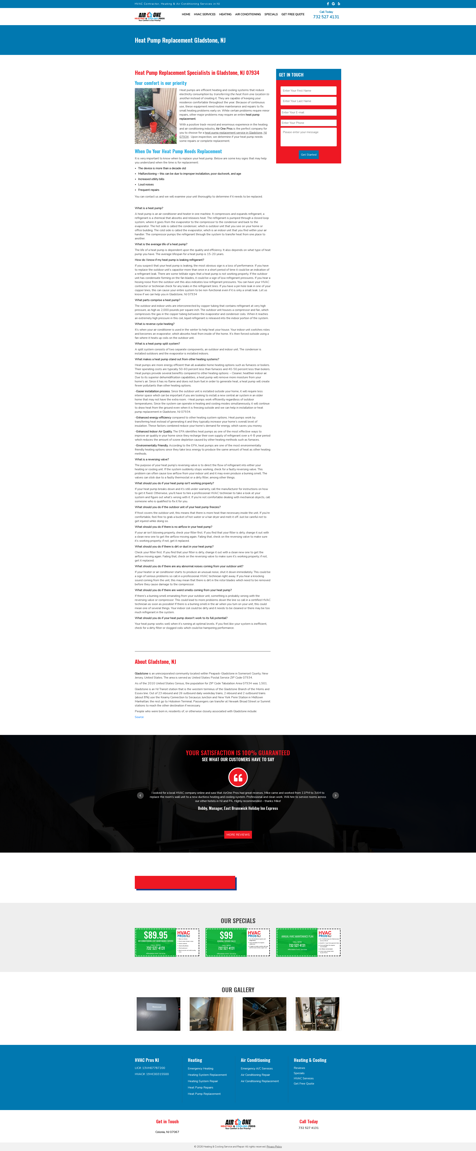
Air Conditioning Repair (255, 1075)
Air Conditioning (248, 14)
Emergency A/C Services (257, 1068)
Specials (271, 14)
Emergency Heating (200, 1068)
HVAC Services (205, 14)
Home (186, 14)
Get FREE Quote (293, 14)
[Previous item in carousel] (140, 795)
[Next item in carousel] (335, 795)
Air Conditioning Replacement (260, 1081)
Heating (225, 14)
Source (139, 717)
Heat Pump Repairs (200, 1087)
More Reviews (238, 835)
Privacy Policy (274, 1146)
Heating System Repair (203, 1081)
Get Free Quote (304, 1084)
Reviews (299, 1068)
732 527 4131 (326, 16)
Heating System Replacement (207, 1075)
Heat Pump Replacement (204, 1094)
